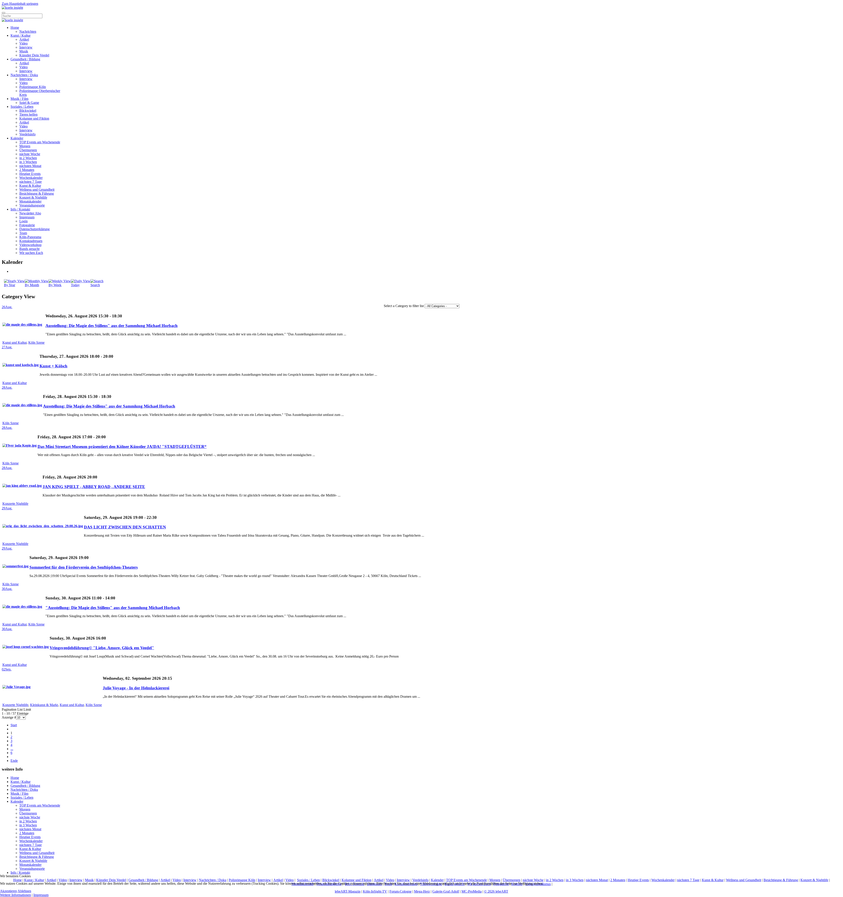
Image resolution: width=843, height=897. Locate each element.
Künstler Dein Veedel (34, 55)
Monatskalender (30, 201)
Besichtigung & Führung (36, 193)
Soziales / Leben (22, 106)
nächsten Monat (30, 166)
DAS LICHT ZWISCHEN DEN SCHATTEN (125, 527)
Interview (25, 47)
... (12, 749)
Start (14, 725)
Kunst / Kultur (21, 35)
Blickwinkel (27, 110)
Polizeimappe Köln (32, 87)
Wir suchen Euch (31, 253)
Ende (14, 760)
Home (15, 27)
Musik (23, 51)
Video (23, 43)
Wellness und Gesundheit (36, 189)
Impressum (26, 217)
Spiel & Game (29, 102)
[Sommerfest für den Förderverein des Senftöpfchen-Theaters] (15, 566)
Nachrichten (27, 31)
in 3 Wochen (28, 162)
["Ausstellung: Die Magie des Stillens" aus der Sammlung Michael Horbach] (22, 606)
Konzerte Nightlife (15, 503)
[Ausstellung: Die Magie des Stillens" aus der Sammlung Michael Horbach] (22, 324)
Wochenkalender (31, 178)
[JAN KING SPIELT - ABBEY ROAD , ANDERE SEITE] (22, 485)
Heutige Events (30, 174)
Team (23, 233)
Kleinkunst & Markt (44, 705)
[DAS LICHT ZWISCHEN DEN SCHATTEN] (42, 526)
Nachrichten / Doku (24, 75)
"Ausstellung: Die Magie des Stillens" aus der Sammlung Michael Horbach (112, 607)
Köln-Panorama (30, 237)
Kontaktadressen (30, 241)
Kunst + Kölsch (53, 366)
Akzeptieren (8, 891)
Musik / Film (19, 99)
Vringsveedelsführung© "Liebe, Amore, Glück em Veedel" (102, 647)
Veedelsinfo (27, 134)
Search (95, 285)
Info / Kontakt (20, 209)
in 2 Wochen (28, 158)
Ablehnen (24, 891)
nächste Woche (29, 154)
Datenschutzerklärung (34, 229)
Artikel (24, 39)
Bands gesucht (29, 249)
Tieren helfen (28, 114)
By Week (55, 285)
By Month (32, 285)
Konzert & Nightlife (33, 197)
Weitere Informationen (15, 895)
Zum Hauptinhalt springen (20, 3)
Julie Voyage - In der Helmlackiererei (136, 688)
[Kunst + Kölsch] (20, 365)
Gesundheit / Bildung (25, 59)
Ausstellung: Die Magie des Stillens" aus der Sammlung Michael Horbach (111, 325)
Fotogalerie (27, 225)
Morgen (24, 146)
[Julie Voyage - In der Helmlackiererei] (16, 687)
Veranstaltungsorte (32, 205)
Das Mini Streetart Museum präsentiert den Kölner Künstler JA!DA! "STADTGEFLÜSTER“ (122, 446)
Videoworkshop (30, 245)
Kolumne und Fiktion (34, 118)
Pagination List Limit (16, 709)
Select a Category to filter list (404, 306)
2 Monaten (26, 170)
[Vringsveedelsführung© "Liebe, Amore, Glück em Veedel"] (25, 647)
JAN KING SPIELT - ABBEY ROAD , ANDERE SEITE (94, 486)
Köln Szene (36, 342)
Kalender (17, 138)
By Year (9, 285)
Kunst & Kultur (30, 185)
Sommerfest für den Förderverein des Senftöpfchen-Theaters (83, 567)
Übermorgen (28, 150)
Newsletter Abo (30, 213)
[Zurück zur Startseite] (12, 7)
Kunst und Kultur (14, 342)
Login (23, 221)
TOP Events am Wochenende (39, 142)
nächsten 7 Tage (30, 181)
